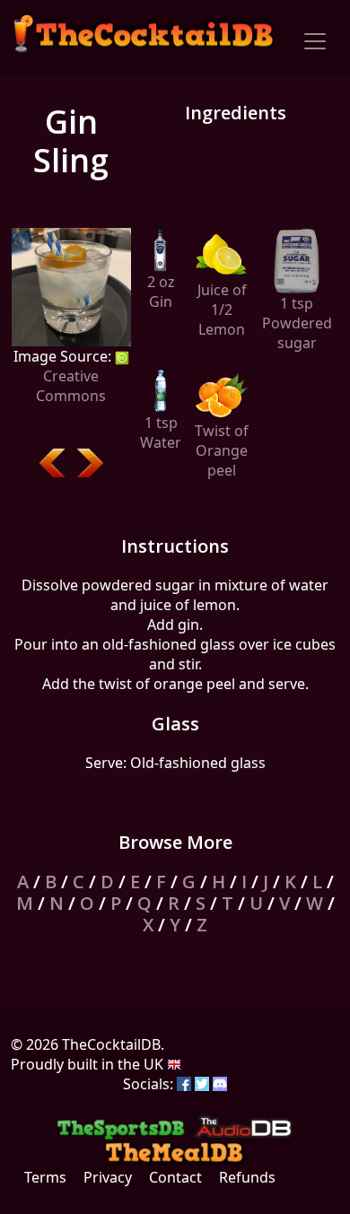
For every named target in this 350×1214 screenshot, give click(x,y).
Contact (175, 1177)
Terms (45, 1177)
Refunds (247, 1177)
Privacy (107, 1177)
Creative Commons (71, 386)
